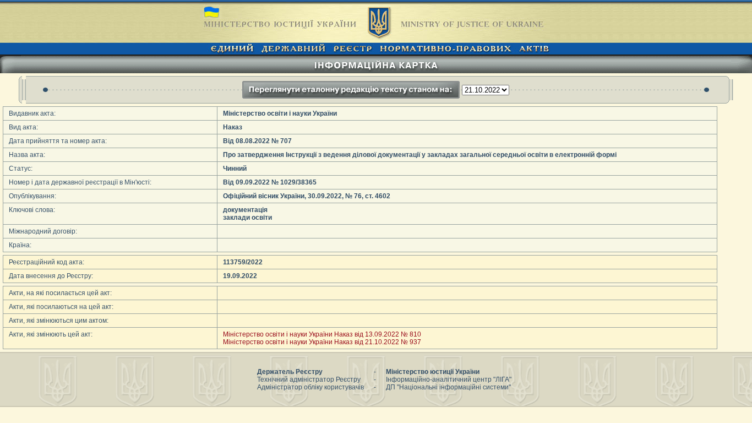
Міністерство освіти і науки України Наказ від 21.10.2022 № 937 (322, 342)
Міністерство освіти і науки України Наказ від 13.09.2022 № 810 (322, 334)
